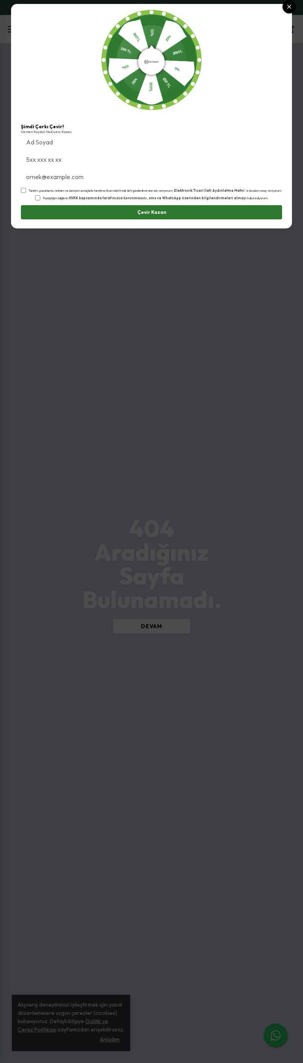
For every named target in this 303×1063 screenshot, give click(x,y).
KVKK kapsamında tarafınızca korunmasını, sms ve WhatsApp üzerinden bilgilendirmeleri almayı (158, 198)
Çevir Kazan (151, 212)
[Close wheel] (289, 6)
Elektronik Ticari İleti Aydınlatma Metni (209, 190)
